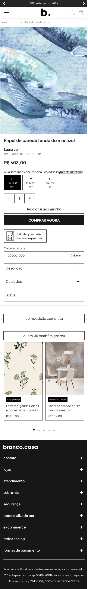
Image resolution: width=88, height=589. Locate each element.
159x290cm (31, 185)
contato (9, 458)
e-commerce (14, 527)
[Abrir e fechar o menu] (6, 12)
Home (4, 22)
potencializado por (18, 515)
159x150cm (12, 185)
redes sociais (14, 538)
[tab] (33, 429)
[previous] (3, 80)
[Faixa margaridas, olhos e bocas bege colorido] (23, 368)
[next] (84, 80)
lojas (7, 469)
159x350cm (50, 185)
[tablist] (44, 429)
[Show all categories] (16, 21)
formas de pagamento (21, 550)
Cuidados (14, 281)
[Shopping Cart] (81, 12)
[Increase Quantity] (30, 198)
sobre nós (11, 492)
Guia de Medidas (70, 172)
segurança (12, 504)
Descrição (14, 268)
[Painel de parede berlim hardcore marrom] (64, 368)
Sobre (11, 295)
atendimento (14, 481)
